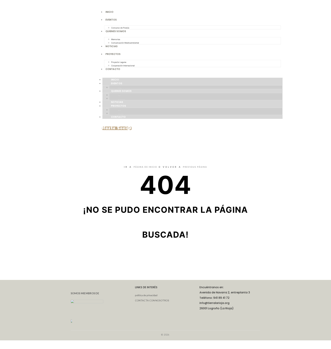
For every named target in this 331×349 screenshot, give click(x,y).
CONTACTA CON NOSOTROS (152, 300)
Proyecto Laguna (118, 62)
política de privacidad (146, 295)
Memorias (115, 39)
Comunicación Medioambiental (125, 43)
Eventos (111, 19)
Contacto (113, 69)
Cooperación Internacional (123, 65)
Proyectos (113, 54)
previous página (195, 167)
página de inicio (145, 167)
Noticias (112, 46)
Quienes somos (116, 31)
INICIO (109, 12)
